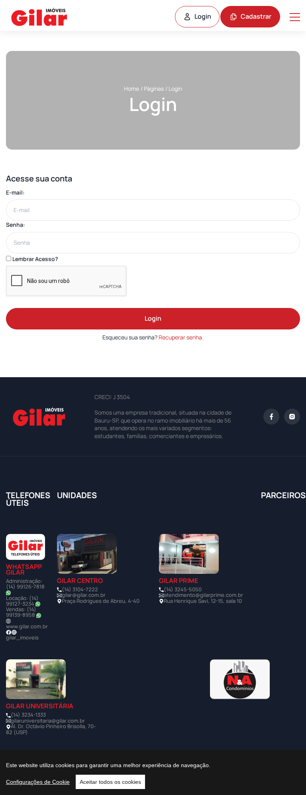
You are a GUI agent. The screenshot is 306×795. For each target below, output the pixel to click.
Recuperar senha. (181, 337)
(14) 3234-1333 (28, 714)
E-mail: (15, 192)
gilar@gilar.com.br (84, 595)
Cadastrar (256, 16)
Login (202, 16)
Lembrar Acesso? (34, 259)
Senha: (15, 224)
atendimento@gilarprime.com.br (203, 595)
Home (131, 88)
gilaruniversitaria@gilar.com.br (48, 720)
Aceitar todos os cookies (110, 782)
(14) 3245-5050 (183, 589)
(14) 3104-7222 (80, 589)
